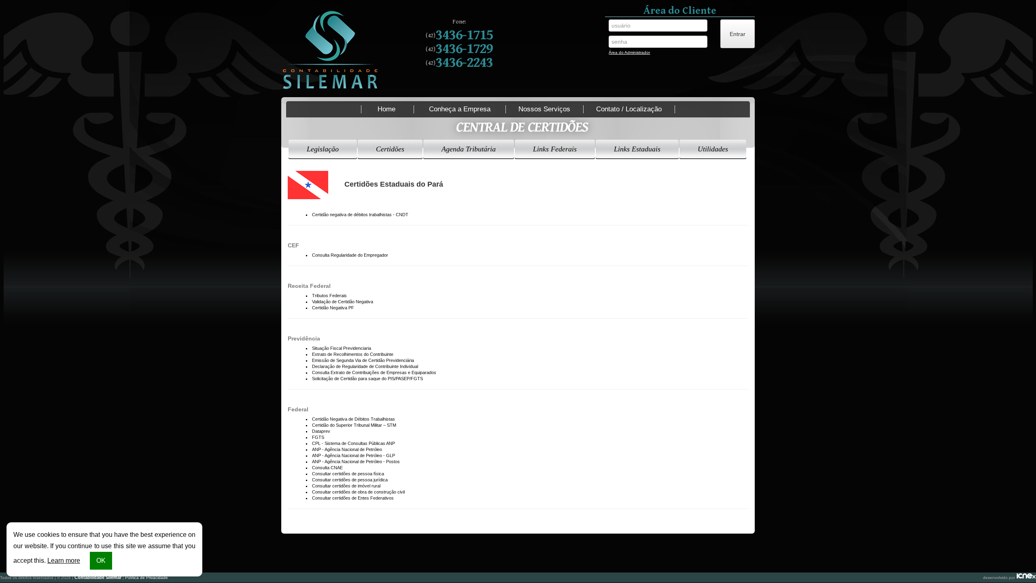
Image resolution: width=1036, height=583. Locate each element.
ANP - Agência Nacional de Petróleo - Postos (356, 461)
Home (386, 109)
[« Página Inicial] (330, 50)
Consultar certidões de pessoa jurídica (350, 479)
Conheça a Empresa (459, 109)
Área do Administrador (629, 53)
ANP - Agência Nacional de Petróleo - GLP (353, 455)
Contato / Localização (629, 109)
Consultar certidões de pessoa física (348, 473)
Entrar (737, 34)
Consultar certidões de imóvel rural (346, 485)
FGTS (318, 437)
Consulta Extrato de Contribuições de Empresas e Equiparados (374, 372)
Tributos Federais (329, 295)
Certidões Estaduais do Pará (393, 184)
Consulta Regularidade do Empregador (350, 255)
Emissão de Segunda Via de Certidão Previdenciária (363, 360)
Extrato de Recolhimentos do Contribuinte (352, 354)
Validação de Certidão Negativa (342, 301)
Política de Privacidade (146, 577)
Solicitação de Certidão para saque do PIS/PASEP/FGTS (367, 378)
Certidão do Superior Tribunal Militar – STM (354, 425)
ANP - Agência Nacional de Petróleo (347, 449)
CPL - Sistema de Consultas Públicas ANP (353, 443)
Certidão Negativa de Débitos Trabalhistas (353, 419)
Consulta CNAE (327, 467)
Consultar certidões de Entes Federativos (353, 498)
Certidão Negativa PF (333, 307)
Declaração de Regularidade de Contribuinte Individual (365, 366)
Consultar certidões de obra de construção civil (358, 491)
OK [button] (101, 560)
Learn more (63, 560)
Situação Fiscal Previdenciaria (341, 348)
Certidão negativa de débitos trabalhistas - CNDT (360, 214)
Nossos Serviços (544, 109)
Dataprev (321, 431)
